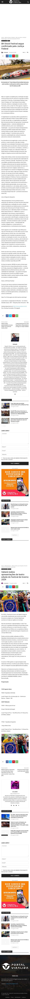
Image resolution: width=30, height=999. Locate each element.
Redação (6, 52)
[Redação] (2, 52)
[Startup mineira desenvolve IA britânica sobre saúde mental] (5, 530)
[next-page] (4, 426)
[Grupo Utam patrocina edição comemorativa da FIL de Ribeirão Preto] (5, 406)
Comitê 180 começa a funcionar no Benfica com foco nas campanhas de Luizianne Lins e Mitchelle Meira (19, 412)
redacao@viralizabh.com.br (12, 983)
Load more (14, 535)
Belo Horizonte (19, 37)
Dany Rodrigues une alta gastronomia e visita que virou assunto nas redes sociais (19, 505)
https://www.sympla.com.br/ (20, 306)
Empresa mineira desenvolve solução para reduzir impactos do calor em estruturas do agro (19, 420)
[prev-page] (2, 426)
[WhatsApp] (16, 56)
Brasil (9, 40)
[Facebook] (7, 56)
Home (2, 37)
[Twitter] (10, 56)
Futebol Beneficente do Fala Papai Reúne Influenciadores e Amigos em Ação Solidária (22, 325)
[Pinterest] (13, 56)
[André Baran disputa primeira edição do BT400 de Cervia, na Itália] (5, 522)
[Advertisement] (15, 20)
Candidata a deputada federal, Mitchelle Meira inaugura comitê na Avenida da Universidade (19, 513)
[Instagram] (15, 393)
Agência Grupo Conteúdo (10, 37)
